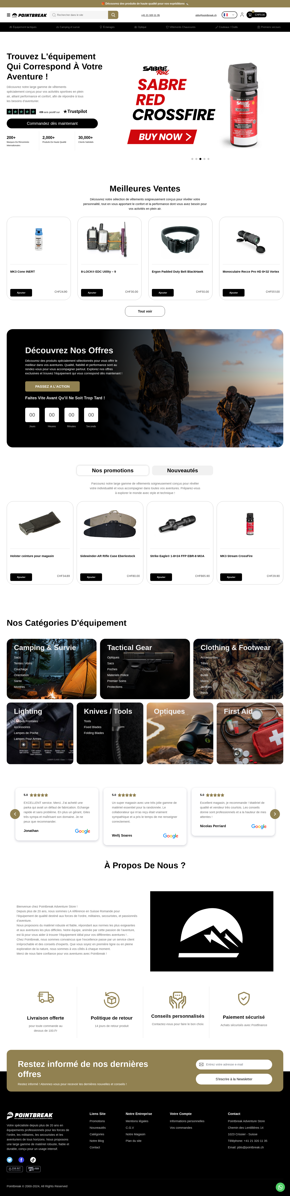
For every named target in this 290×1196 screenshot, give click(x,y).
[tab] (113, 470)
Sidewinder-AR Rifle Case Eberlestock (107, 556)
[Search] (52, 15)
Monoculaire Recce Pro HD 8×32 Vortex (251, 271)
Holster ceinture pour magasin (32, 556)
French (230, 14)
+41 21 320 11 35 (150, 15)
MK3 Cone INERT (22, 271)
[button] (192, 159)
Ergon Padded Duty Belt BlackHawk (177, 271)
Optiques (169, 711)
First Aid (238, 711)
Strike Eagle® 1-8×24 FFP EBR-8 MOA (177, 556)
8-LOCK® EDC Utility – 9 (98, 271)
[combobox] (81, 15)
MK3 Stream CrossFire (236, 556)
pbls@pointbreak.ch (206, 15)
